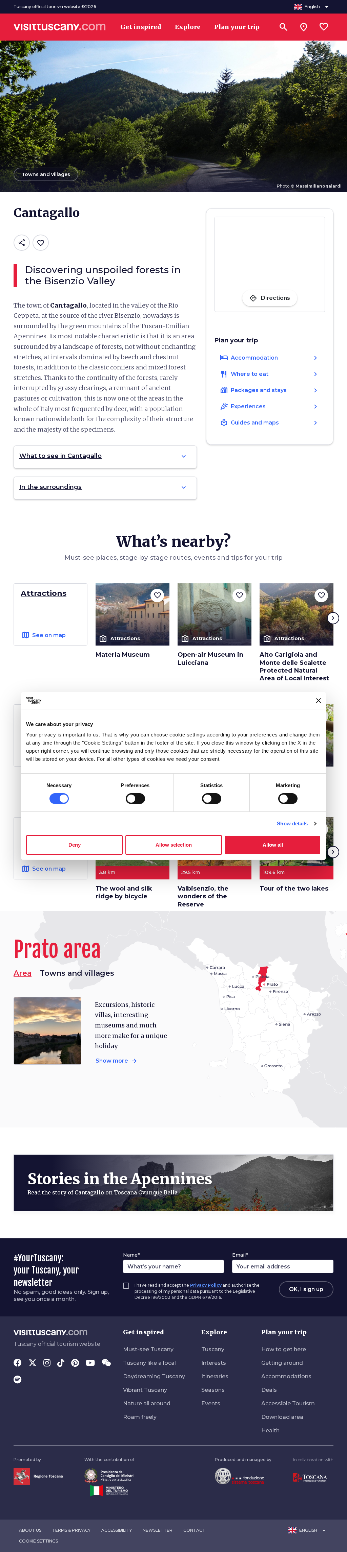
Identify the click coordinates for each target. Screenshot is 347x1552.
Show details (292, 823)
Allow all (273, 845)
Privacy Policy (206, 1285)
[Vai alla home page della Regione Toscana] (38, 1476)
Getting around (282, 1363)
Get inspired (143, 1332)
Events (210, 1403)
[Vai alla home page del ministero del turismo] (109, 1490)
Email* (240, 1255)
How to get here (283, 1349)
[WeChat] (106, 1363)
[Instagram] (46, 1363)
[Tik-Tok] (60, 1363)
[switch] (135, 798)
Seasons (213, 1390)
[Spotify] (17, 1380)
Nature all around (146, 1403)
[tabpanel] (91, 1032)
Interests (213, 1363)
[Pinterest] (75, 1363)
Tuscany (212, 1349)
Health (270, 1430)
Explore (214, 1332)
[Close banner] (318, 700)
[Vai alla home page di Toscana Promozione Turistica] (310, 1477)
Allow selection (174, 845)
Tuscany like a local (149, 1363)
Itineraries (214, 1376)
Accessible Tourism (288, 1403)
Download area (282, 1417)
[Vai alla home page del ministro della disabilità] (109, 1475)
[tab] (77, 973)
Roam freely (140, 1417)
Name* (131, 1255)
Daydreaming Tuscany (154, 1376)
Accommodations (286, 1376)
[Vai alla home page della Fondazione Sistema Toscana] (239, 1476)
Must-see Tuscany (148, 1349)
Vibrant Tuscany (145, 1390)
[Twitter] (32, 1363)
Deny (74, 845)
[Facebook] (18, 1363)
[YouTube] (90, 1363)
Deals (269, 1390)
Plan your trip (284, 1332)
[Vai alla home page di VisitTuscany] (60, 27)
